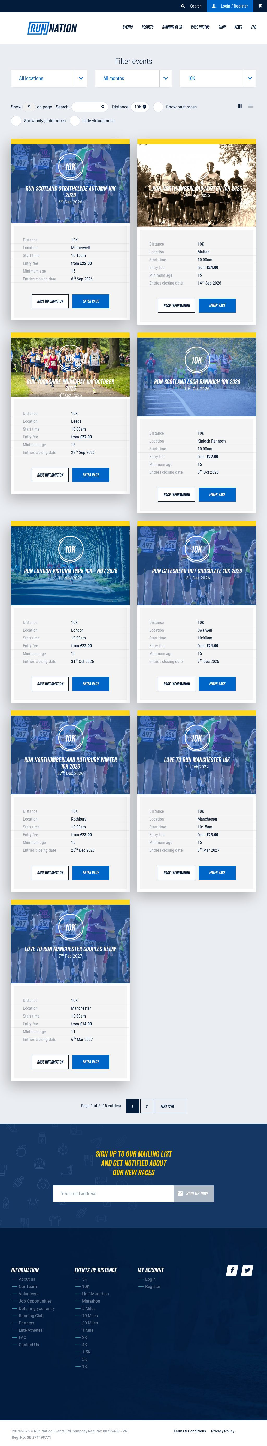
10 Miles (90, 1315)
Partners (26, 1322)
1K (84, 1366)
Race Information (50, 301)
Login (150, 1279)
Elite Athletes (31, 1330)
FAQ (22, 1337)
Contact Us (29, 1344)
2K (84, 1337)
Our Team (28, 1286)
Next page (169, 1106)
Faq (253, 27)
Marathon (91, 1301)
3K (84, 1359)
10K (85, 1286)
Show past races (181, 106)
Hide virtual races (98, 120)
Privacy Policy (222, 1431)
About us (27, 1279)
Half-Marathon (95, 1293)
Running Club (172, 27)
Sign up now (197, 1194)
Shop (222, 27)
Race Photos (200, 27)
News (238, 27)
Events (128, 27)
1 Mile (87, 1330)
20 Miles (90, 1322)
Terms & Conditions (190, 1431)
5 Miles (88, 1308)
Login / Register (234, 6)
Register (152, 1286)
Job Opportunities (35, 1301)
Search (196, 6)
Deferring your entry (37, 1308)
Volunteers (28, 1293)
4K (84, 1344)
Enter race (91, 301)
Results (147, 27)
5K (84, 1279)
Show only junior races (45, 120)
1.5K (86, 1352)
